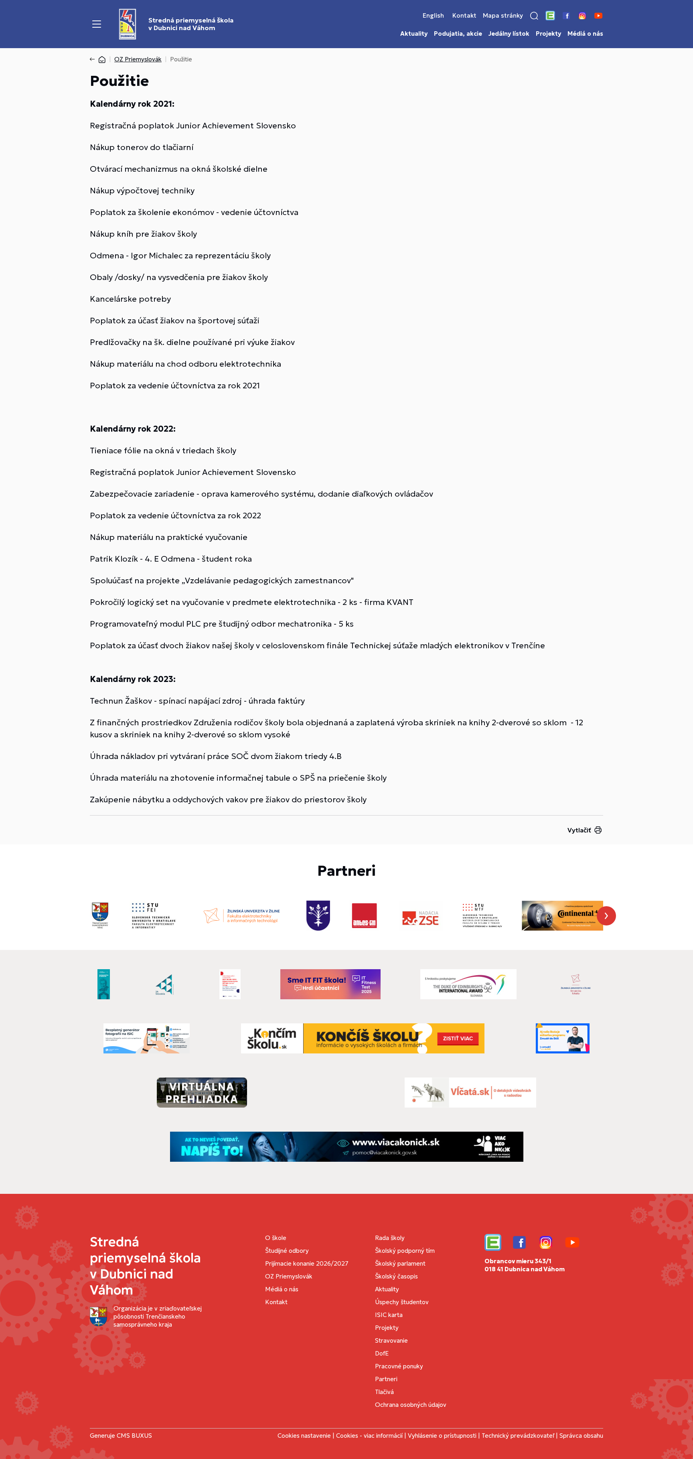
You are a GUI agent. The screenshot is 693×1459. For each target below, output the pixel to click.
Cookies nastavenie (304, 1435)
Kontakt (464, 15)
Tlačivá (384, 1392)
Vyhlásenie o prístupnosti (442, 1435)
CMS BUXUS (134, 1435)
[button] (534, 15)
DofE (382, 1353)
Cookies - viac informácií (369, 1435)
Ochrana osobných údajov (410, 1404)
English (433, 15)
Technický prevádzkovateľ (518, 1435)
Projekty (548, 33)
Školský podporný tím (405, 1250)
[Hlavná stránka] (102, 59)
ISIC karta (389, 1315)
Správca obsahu (581, 1435)
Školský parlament (400, 1263)
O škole (275, 1238)
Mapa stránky (503, 15)
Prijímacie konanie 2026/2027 (307, 1263)
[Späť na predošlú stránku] (94, 59)
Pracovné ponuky (399, 1366)
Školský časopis (396, 1276)
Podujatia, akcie (458, 33)
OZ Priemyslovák (138, 59)
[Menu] (96, 24)
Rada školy (390, 1238)
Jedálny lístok (508, 33)
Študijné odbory (287, 1250)
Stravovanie (391, 1340)
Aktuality (414, 33)
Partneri (386, 1379)
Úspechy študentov (402, 1302)
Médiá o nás (585, 33)
